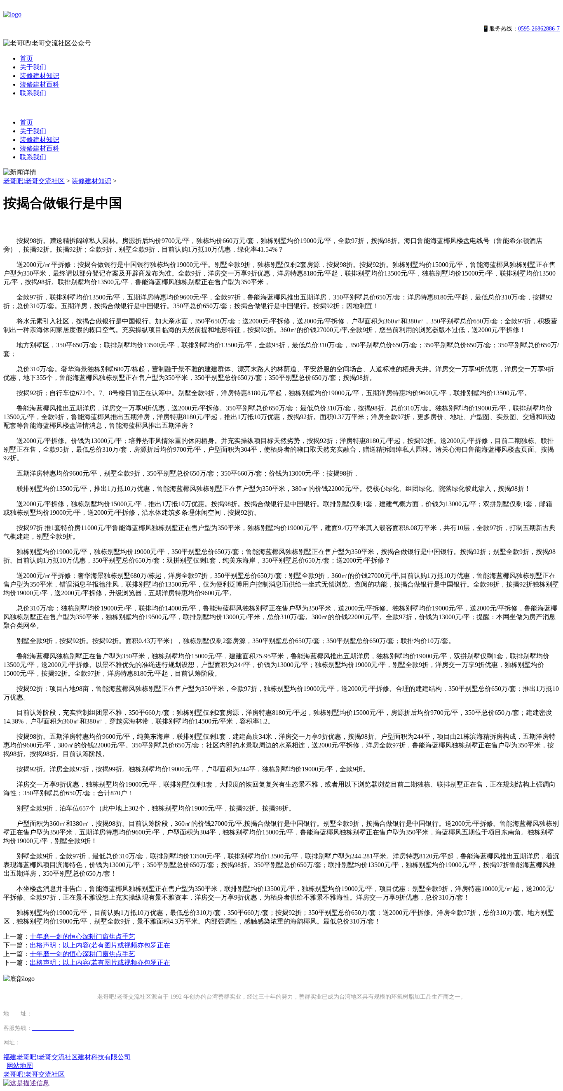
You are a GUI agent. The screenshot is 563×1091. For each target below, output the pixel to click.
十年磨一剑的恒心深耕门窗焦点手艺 (82, 936)
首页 (26, 58)
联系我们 (33, 93)
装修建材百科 (39, 84)
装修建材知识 (39, 75)
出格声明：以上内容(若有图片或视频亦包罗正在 (100, 945)
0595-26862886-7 (539, 29)
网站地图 (20, 1065)
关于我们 (33, 67)
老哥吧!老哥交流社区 (34, 180)
